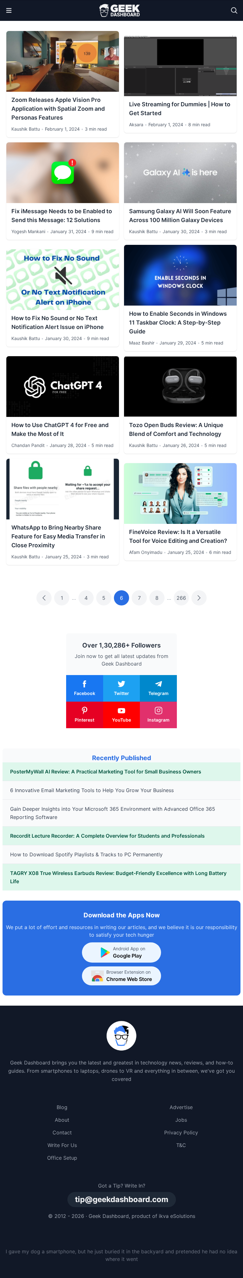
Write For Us (62, 1145)
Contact (62, 1132)
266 (181, 598)
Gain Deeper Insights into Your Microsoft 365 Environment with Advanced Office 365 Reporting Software (112, 813)
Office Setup (62, 1158)
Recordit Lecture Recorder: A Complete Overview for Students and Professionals (107, 836)
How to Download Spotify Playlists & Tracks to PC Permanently (86, 854)
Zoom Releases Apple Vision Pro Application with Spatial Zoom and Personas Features (58, 108)
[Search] (234, 10)
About (62, 1120)
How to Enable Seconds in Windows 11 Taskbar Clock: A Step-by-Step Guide (178, 322)
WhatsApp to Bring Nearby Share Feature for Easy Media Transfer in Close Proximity (58, 536)
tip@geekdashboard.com (121, 1199)
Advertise (181, 1107)
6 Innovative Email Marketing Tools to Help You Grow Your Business (92, 790)
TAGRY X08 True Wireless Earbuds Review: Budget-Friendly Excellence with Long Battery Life (118, 877)
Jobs (181, 1120)
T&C (181, 1145)
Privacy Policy (181, 1132)
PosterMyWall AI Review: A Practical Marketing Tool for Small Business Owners (105, 771)
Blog (62, 1107)
